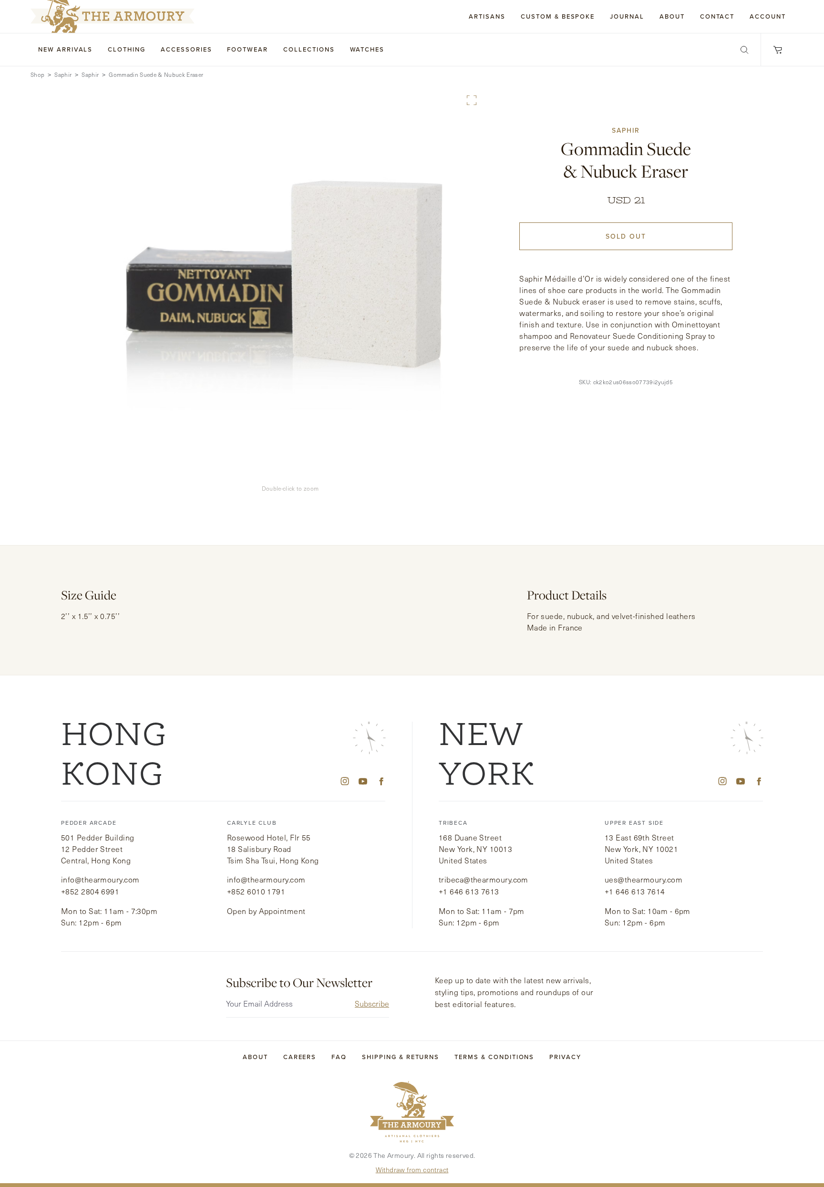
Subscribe (372, 1003)
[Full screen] (471, 100)
